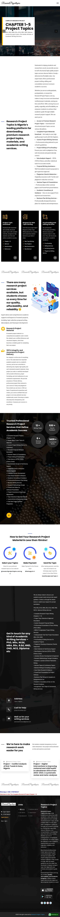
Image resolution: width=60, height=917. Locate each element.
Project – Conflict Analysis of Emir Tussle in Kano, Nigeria (15, 766)
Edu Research (23, 816)
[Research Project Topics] (10, 3)
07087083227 (7, 814)
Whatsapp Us (29, 571)
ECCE (31, 816)
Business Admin (34, 809)
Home (23, 809)
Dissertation (33, 812)
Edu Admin (22, 812)
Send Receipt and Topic (49, 576)
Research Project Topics (14, 761)
